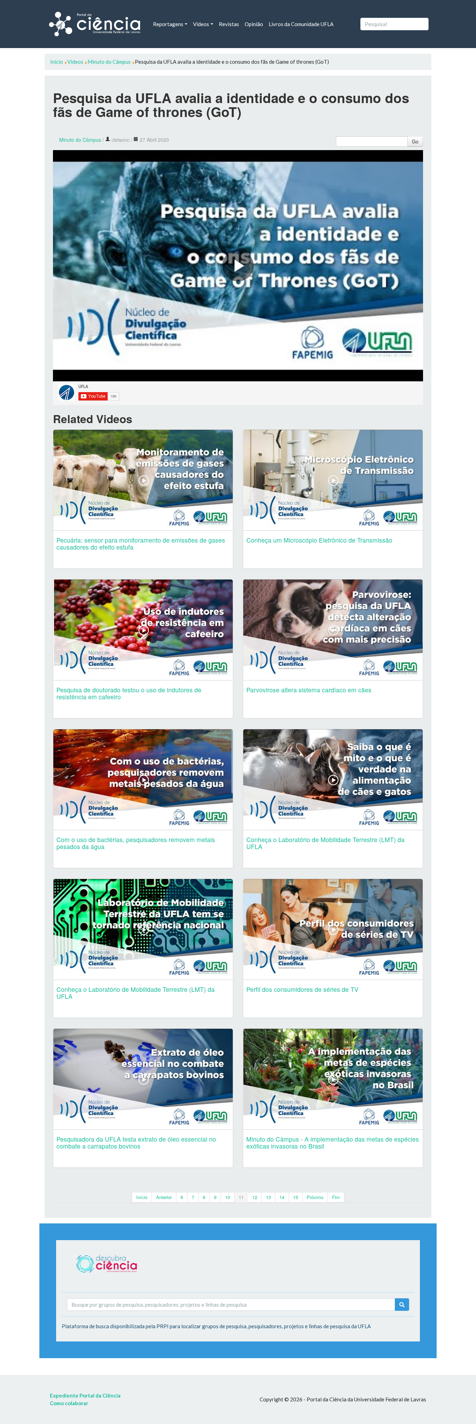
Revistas (229, 24)
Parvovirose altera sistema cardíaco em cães (308, 689)
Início (141, 1197)
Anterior (164, 1197)
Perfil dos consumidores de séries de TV (302, 989)
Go (415, 141)
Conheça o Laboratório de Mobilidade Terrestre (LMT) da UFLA (325, 843)
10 (227, 1197)
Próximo (315, 1197)
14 (281, 1197)
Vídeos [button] (201, 24)
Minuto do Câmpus (80, 139)
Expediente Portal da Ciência (85, 1395)
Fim (336, 1197)
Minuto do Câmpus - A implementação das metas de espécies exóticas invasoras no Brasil (332, 1142)
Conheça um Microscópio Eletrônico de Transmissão (319, 540)
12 (254, 1197)
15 (295, 1197)
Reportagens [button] (168, 24)
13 (268, 1197)
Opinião (254, 24)
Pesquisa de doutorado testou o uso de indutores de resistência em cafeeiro (128, 693)
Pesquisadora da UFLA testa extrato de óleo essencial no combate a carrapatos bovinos (136, 1142)
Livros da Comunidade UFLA (301, 24)
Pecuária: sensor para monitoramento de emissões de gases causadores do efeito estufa (140, 543)
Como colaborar (69, 1403)
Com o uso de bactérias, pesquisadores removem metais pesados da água (135, 843)
